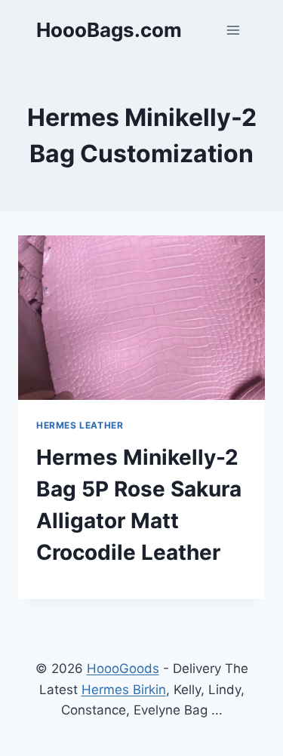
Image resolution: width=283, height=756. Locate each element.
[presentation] (141, 317)
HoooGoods (123, 668)
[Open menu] (233, 29)
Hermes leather (79, 425)
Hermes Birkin (124, 689)
